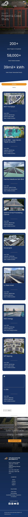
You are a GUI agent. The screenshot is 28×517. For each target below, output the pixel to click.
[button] (14, 440)
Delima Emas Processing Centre (13, 213)
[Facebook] (9, 504)
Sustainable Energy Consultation (13, 495)
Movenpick (8, 248)
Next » (9, 410)
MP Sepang (8, 356)
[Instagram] (12, 504)
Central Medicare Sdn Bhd (14, 179)
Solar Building (14, 493)
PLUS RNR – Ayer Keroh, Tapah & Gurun (12, 141)
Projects (14, 483)
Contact (14, 481)
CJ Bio (6, 389)
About (13, 479)
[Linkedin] (18, 504)
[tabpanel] (14, 251)
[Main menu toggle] (25, 3)
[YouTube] (15, 504)
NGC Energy (8, 319)
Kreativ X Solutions (15, 514)
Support (13, 484)
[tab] (14, 84)
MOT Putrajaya (9, 107)
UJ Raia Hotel (9, 285)
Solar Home (13, 491)
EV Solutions (13, 496)
